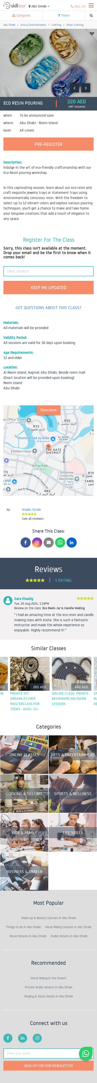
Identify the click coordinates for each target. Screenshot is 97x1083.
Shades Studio (31, 510)
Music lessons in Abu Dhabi (28, 936)
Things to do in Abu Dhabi (23, 927)
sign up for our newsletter (48, 1065)
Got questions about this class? (48, 307)
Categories (22, 15)
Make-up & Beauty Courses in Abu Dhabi (48, 918)
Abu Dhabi (38, 6)
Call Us (79, 6)
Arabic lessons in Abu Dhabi (69, 936)
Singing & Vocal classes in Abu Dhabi (48, 996)
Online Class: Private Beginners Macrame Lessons (70, 698)
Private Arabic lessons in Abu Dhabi (48, 987)
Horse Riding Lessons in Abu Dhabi (68, 927)
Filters (65, 15)
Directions (48, 410)
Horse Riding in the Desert (48, 978)
